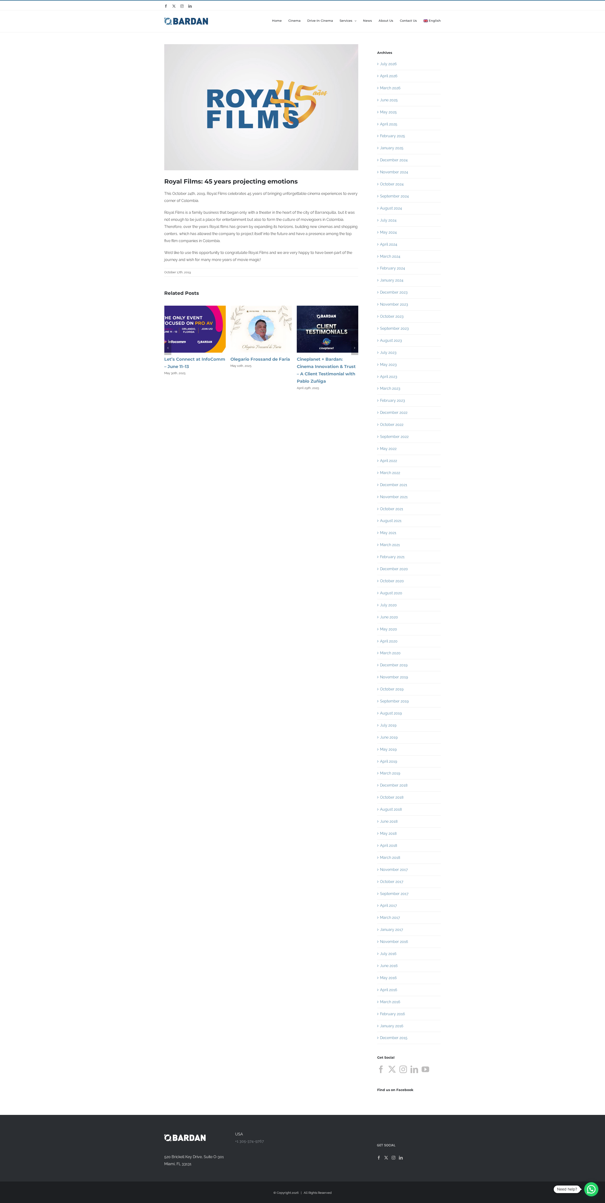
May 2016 (388, 978)
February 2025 (392, 136)
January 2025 (391, 148)
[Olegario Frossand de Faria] (195, 308)
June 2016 (389, 965)
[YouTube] (425, 1069)
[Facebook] (381, 1069)
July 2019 (388, 725)
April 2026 (389, 76)
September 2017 (394, 893)
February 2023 (392, 400)
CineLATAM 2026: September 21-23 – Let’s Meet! (323, 367)
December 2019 (393, 665)
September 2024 (394, 196)
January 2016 (391, 1026)
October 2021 (391, 509)
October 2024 (392, 184)
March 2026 (390, 88)
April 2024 (388, 244)
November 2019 (394, 677)
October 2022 (391, 424)
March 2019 (390, 773)
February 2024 (392, 268)
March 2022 (390, 473)
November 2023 (394, 304)
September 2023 (394, 328)
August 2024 (391, 208)
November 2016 (394, 941)
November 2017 (394, 869)
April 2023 (388, 376)
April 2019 (388, 761)
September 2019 (394, 701)
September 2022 (394, 436)
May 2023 (388, 364)
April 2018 (388, 845)
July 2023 (388, 352)
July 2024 (388, 220)
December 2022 (393, 412)
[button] (167, 348)
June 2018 (389, 821)
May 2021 (388, 533)
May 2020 (388, 629)
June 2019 (389, 737)
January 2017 (391, 929)
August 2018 (391, 809)
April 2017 (388, 905)
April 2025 (388, 124)
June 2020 (389, 617)
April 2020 (389, 641)
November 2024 (394, 172)
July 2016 (388, 953)
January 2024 (391, 280)
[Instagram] (403, 1069)
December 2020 (394, 569)
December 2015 (393, 1038)
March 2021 (390, 545)
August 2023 (391, 340)
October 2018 (391, 797)
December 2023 (394, 292)
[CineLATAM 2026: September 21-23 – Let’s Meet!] (327, 308)
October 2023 (392, 316)
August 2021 (391, 520)
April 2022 (388, 460)
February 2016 (392, 1014)
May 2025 (388, 112)
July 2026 (388, 64)
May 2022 (388, 448)
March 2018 (390, 857)
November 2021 (394, 497)
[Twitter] (392, 1069)
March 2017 (390, 917)
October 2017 (391, 881)
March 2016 (390, 1002)
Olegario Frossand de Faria (194, 359)
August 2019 (391, 713)
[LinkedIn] (414, 1069)
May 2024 (388, 232)
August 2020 (391, 593)
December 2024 (394, 160)
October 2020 (392, 581)
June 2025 (389, 100)
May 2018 (388, 833)
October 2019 (391, 689)
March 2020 (390, 653)
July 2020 (388, 605)
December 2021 (393, 485)
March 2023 (390, 388)
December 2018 (393, 785)
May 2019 (388, 749)
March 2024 (390, 256)
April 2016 (388, 990)
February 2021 (392, 557)
